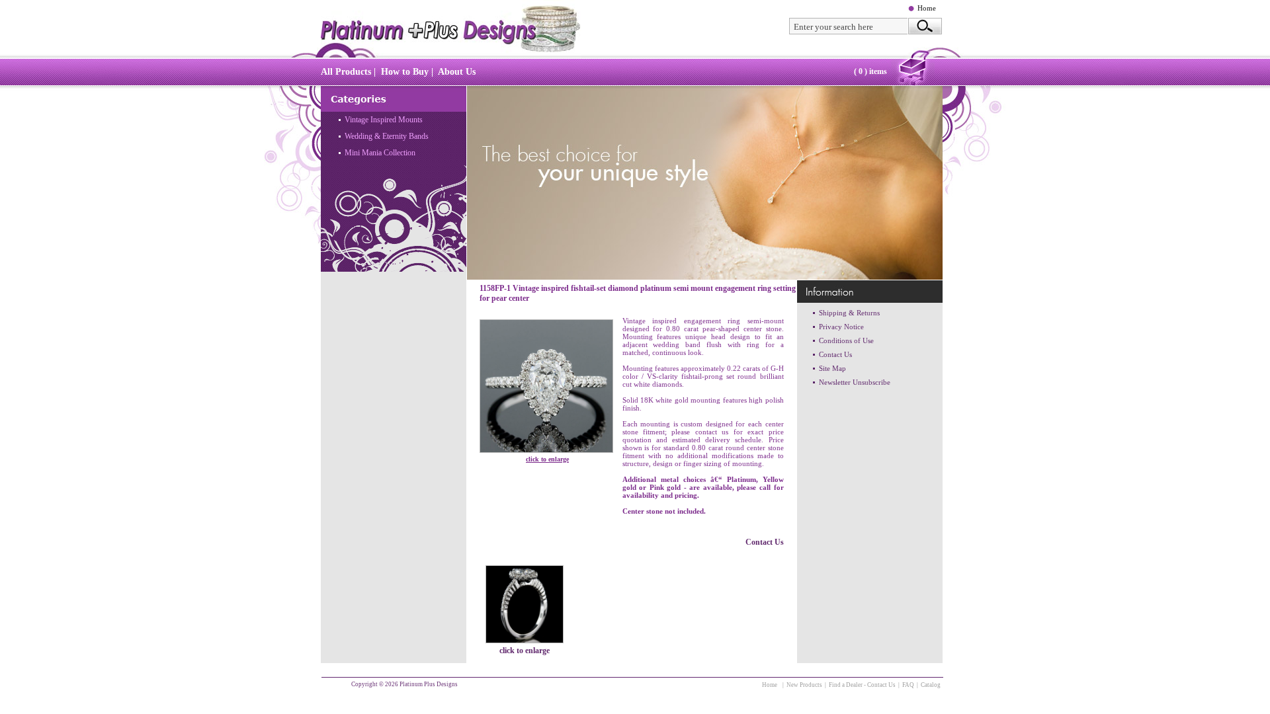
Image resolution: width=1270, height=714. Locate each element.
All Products (346, 72)
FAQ (908, 685)
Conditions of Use (846, 340)
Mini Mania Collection (380, 152)
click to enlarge (547, 459)
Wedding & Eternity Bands (387, 136)
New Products (804, 685)
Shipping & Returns (849, 313)
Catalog (931, 685)
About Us (457, 72)
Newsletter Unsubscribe (854, 382)
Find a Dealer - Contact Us (862, 685)
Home (926, 8)
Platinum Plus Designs (429, 684)
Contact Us (764, 542)
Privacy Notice (841, 327)
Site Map (832, 368)
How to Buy (405, 72)
